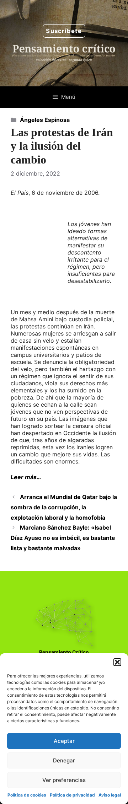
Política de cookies (26, 795)
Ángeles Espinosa (45, 119)
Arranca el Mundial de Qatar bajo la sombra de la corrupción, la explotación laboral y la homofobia (64, 507)
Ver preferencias (64, 780)
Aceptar (64, 741)
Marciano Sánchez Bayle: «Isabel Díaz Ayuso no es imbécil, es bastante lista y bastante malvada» (63, 538)
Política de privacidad (72, 795)
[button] (117, 662)
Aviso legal (109, 795)
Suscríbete (64, 30)
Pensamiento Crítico (64, 652)
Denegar (64, 760)
